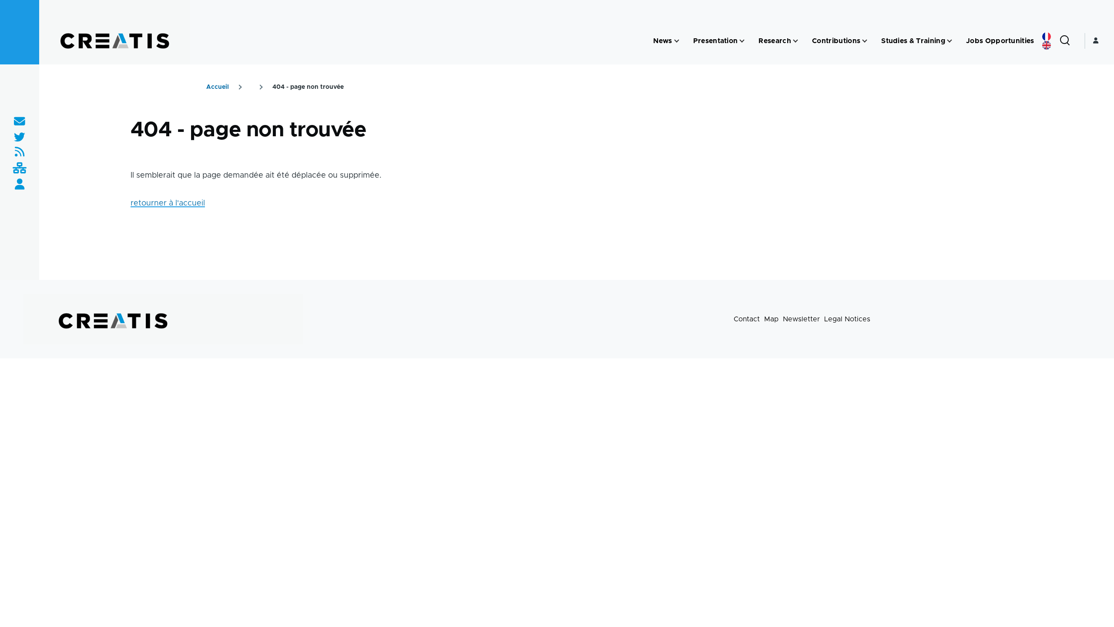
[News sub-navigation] (676, 41)
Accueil (217, 87)
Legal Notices (847, 319)
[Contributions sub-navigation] (864, 41)
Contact (747, 319)
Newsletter (801, 319)
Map (771, 319)
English (1046, 45)
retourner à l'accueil (168, 203)
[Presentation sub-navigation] (742, 41)
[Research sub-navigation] (795, 41)
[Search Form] (1065, 40)
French (1046, 36)
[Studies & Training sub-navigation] (949, 41)
